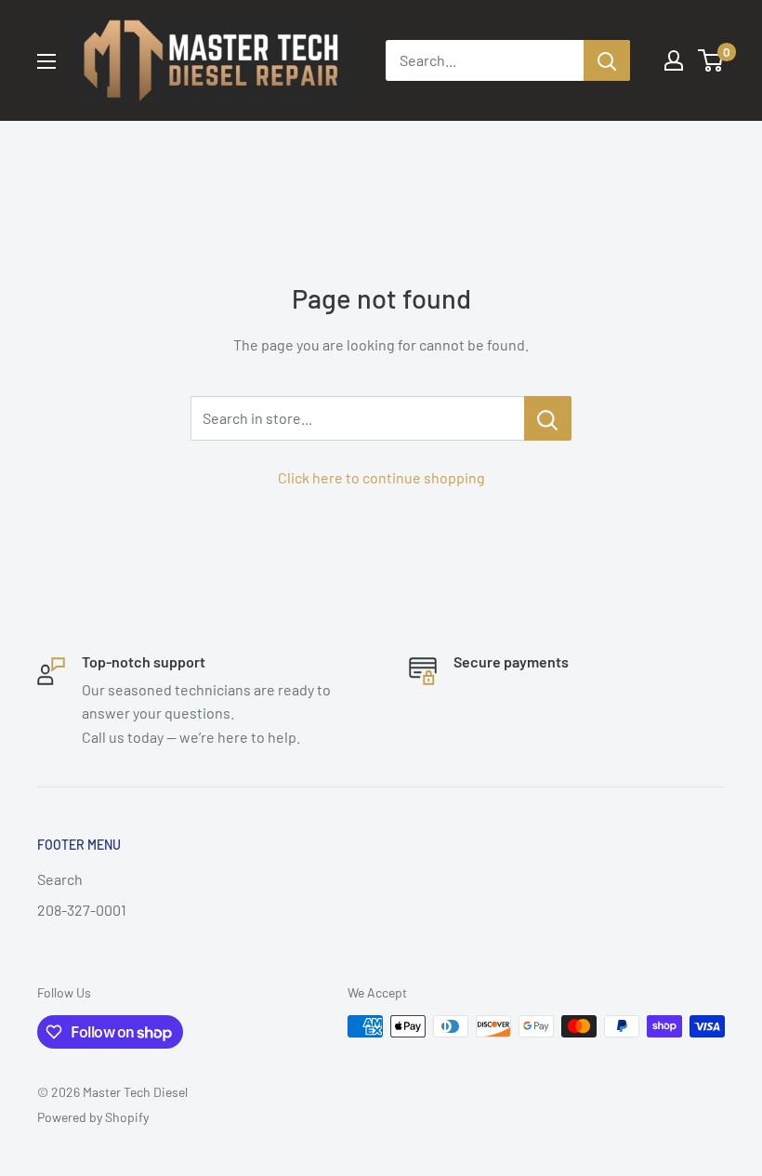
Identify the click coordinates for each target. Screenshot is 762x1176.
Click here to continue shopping (381, 477)
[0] (711, 60)
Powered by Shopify (93, 1117)
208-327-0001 (81, 909)
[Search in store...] (548, 418)
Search (60, 879)
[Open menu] (46, 61)
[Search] (607, 60)
